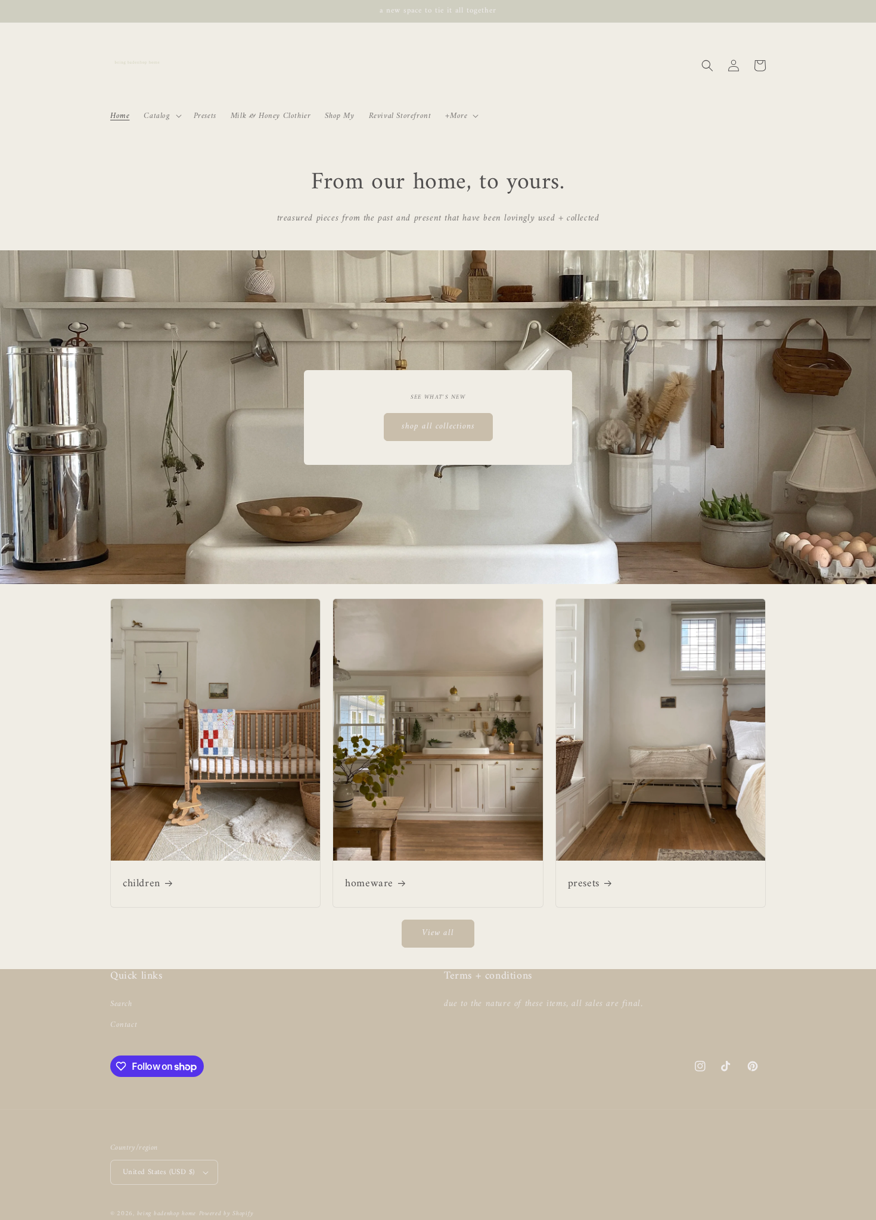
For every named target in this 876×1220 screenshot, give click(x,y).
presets (583, 883)
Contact (123, 1024)
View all (438, 933)
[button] (161, 115)
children (141, 883)
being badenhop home (166, 1213)
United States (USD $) (158, 1172)
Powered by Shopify (226, 1213)
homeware (369, 883)
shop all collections (438, 426)
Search (121, 1004)
